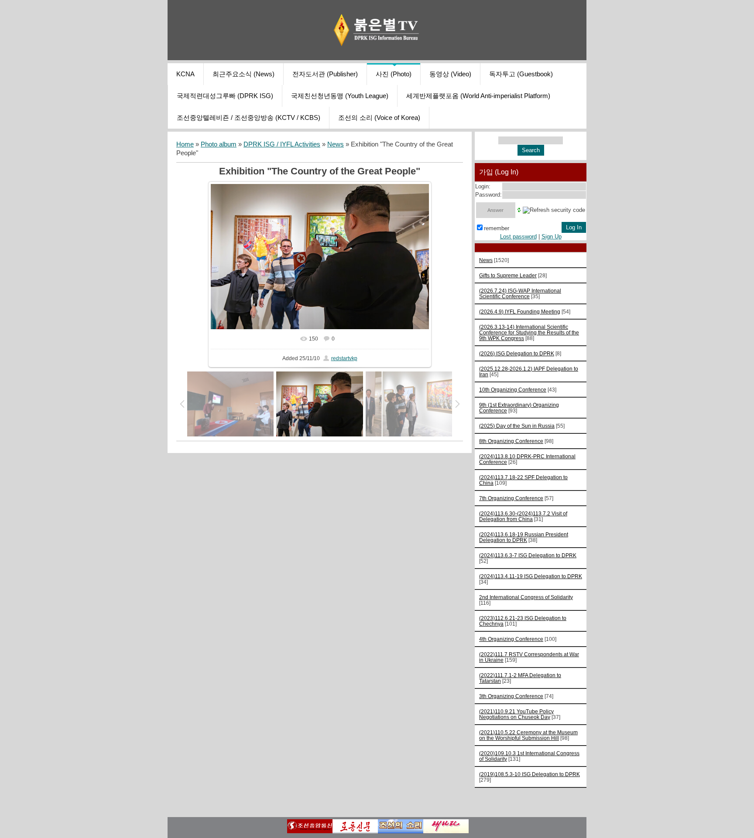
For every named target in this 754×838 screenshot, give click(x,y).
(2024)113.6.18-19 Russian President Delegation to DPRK (523, 537)
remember (496, 228)
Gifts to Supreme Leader (508, 275)
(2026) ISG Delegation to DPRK (516, 353)
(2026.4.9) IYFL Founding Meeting (519, 311)
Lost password (518, 236)
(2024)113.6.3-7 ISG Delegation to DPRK (527, 555)
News (335, 144)
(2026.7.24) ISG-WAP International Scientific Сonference (520, 293)
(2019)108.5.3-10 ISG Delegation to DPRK (529, 774)
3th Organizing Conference (511, 696)
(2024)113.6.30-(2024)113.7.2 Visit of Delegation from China (523, 516)
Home (185, 144)
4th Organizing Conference (511, 639)
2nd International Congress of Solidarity (526, 597)
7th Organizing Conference (511, 498)
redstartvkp (344, 358)
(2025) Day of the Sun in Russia (517, 426)
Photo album (218, 144)
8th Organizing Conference (511, 441)
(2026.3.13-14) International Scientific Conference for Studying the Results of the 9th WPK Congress (529, 332)
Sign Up (552, 236)
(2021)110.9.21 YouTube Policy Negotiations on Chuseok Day (516, 714)
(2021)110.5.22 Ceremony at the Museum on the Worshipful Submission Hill (528, 735)
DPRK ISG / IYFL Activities (281, 144)
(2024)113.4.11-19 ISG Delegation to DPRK (530, 576)
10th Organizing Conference (512, 389)
